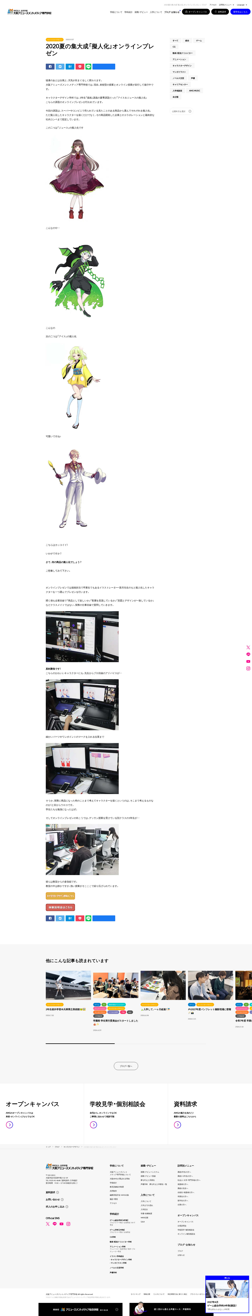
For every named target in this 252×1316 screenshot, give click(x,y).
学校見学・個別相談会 (186, 1229)
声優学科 (113, 1272)
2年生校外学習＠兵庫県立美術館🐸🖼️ (66, 1009)
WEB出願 (144, 1217)
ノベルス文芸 (178, 78)
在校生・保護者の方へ (186, 1192)
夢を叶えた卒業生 (148, 1180)
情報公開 (147, 1294)
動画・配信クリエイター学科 (121, 1241)
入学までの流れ (147, 1205)
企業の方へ (182, 1204)
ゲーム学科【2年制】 (117, 1229)
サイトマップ (135, 1294)
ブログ (180, 1251)
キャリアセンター (180, 84)
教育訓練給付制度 (117, 1186)
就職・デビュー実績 (148, 1176)
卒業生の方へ (183, 1196)
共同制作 (113, 1191)
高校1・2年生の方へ (185, 1176)
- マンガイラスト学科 (118, 1263)
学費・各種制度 (146, 1213)
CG (174, 46)
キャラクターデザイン (54, 39)
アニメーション (179, 59)
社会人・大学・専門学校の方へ (189, 1180)
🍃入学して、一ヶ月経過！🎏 (155, 1009)
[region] (126, 1007)
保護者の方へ (183, 1184)
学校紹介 (113, 1182)
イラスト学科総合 (117, 1256)
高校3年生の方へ (184, 1172)
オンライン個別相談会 (186, 1234)
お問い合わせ (53, 1199)
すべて (175, 40)
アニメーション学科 (118, 1246)
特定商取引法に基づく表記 (177, 1294)
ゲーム (199, 40)
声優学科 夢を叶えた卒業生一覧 (154, 1184)
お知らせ (181, 1255)
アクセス (213, 4)
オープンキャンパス (185, 1221)
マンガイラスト (179, 71)
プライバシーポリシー (198, 1294)
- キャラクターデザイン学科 (121, 1259)
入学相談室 (177, 90)
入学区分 (144, 1209)
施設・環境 (114, 1199)
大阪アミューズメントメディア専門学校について (120, 1173)
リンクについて (158, 1294)
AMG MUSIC (194, 90)
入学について (146, 1201)
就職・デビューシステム (150, 1172)
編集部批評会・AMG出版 (119, 1195)
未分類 (175, 96)
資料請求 (50, 1192)
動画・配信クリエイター (183, 53)
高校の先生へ (183, 1188)
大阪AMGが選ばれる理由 (120, 1178)
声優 (193, 78)
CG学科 (113, 1237)
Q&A (143, 1221)
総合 (187, 40)
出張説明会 (182, 1225)
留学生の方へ (183, 1200)
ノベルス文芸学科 (117, 1267)
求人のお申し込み (55, 1206)
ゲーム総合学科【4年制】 (119, 1220)
